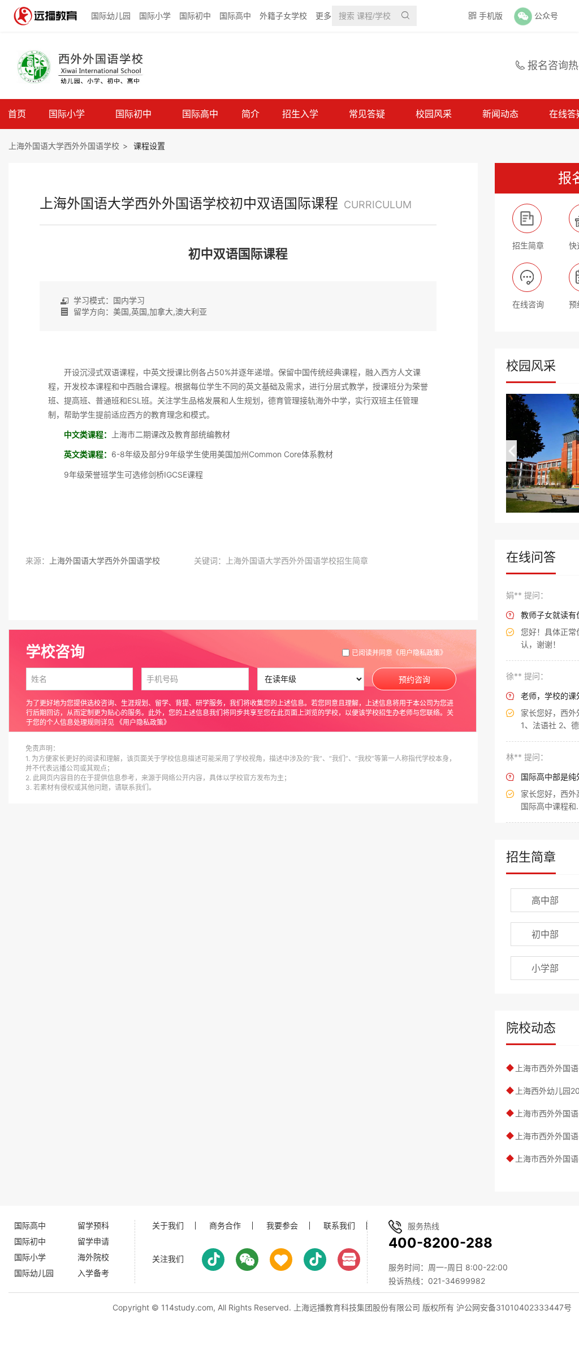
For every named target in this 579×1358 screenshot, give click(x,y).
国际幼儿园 (111, 15)
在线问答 (531, 556)
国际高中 (235, 15)
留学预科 (93, 1225)
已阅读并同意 (399, 652)
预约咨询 (414, 679)
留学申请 (93, 1241)
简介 (250, 113)
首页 (17, 113)
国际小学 (155, 15)
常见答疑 (367, 113)
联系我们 (339, 1226)
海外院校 (93, 1257)
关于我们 (168, 1226)
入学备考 (93, 1273)
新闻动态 (500, 113)
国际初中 (195, 15)
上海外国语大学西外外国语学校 (63, 146)
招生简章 (531, 856)
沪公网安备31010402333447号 (514, 1307)
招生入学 (300, 113)
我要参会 (282, 1226)
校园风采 (434, 113)
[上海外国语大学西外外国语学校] (87, 65)
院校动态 (531, 1027)
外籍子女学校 (283, 15)
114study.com (187, 1307)
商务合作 (225, 1226)
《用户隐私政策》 (419, 652)
